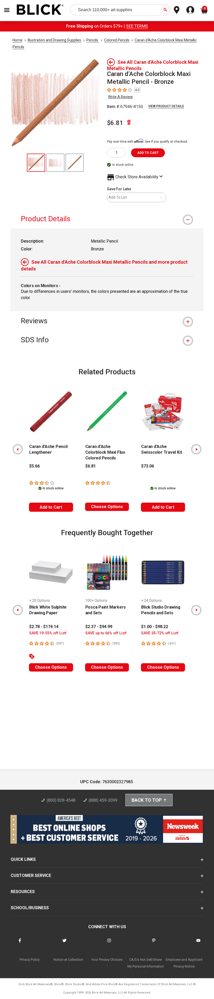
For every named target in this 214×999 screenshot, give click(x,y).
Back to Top (147, 800)
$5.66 (34, 466)
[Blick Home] (40, 10)
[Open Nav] (6, 10)
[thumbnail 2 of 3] (55, 163)
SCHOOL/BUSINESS (30, 907)
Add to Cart (51, 507)
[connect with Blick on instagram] (109, 943)
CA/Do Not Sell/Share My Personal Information (145, 963)
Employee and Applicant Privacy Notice (184, 963)
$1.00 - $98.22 (154, 626)
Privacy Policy (30, 960)
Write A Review (120, 97)
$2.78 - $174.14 (43, 626)
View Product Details (166, 106)
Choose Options (107, 506)
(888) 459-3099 (103, 800)
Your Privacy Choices (106, 960)
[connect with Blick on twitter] (64, 943)
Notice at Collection (68, 960)
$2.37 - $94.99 (98, 626)
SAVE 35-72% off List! (160, 633)
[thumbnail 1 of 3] (36, 163)
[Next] (196, 449)
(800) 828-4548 (61, 800)
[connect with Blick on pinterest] (153, 943)
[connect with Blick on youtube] (198, 943)
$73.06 (147, 466)
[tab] (107, 218)
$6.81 (115, 123)
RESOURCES (23, 891)
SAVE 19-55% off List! (48, 633)
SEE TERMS (137, 26)
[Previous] (18, 449)
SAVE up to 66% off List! (106, 633)
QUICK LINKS (23, 859)
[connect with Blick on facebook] (20, 943)
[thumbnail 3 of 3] (75, 163)
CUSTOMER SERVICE (31, 875)
